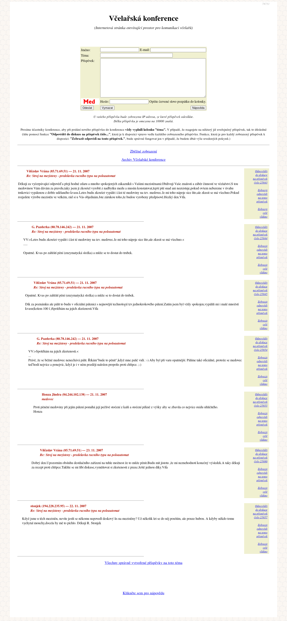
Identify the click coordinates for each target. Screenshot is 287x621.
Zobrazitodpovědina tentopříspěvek (262, 195)
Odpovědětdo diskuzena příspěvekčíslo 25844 (260, 232)
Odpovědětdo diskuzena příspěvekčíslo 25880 (260, 455)
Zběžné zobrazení (143, 151)
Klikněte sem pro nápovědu (143, 592)
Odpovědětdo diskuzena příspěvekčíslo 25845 (260, 288)
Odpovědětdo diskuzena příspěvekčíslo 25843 (260, 176)
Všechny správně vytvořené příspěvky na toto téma (143, 562)
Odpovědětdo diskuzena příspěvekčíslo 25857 (260, 511)
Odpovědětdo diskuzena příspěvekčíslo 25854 (260, 344)
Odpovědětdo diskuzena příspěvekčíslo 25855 (260, 399)
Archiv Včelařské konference (143, 159)
